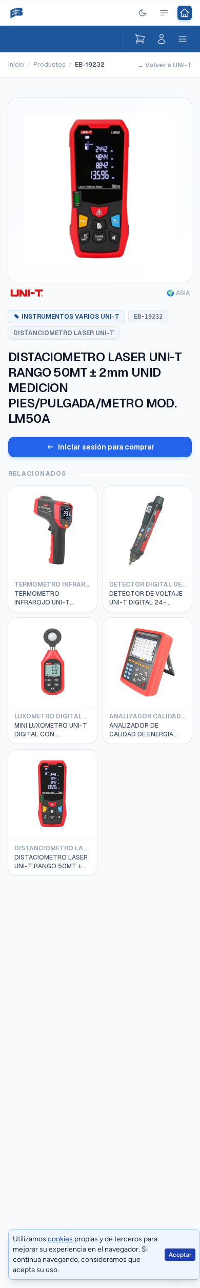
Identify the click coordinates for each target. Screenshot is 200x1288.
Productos (49, 65)
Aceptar (180, 1254)
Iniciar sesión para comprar (106, 447)
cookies (60, 1239)
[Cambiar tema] (142, 13)
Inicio (16, 65)
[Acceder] (161, 39)
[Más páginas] (164, 13)
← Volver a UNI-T (164, 65)
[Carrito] (140, 39)
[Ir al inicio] (184, 13)
